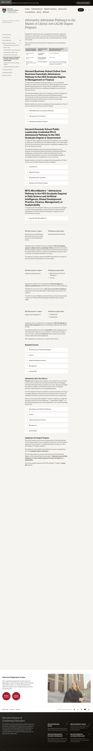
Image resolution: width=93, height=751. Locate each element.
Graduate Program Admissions (39, 451)
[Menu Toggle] (86, 9)
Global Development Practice (45, 458)
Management (58, 458)
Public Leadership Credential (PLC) (42, 58)
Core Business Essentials (41, 53)
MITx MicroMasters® (42, 61)
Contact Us (18, 709)
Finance (34, 458)
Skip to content (5, 2)
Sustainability (29, 460)
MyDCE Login (5, 709)
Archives (12, 709)
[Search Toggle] (89, 9)
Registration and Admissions (8, 20)
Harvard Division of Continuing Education (13, 719)
